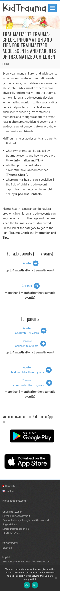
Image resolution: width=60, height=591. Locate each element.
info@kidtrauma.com (14, 500)
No (34, 585)
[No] (56, 578)
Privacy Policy (10, 542)
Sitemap (7, 547)
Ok (26, 585)
